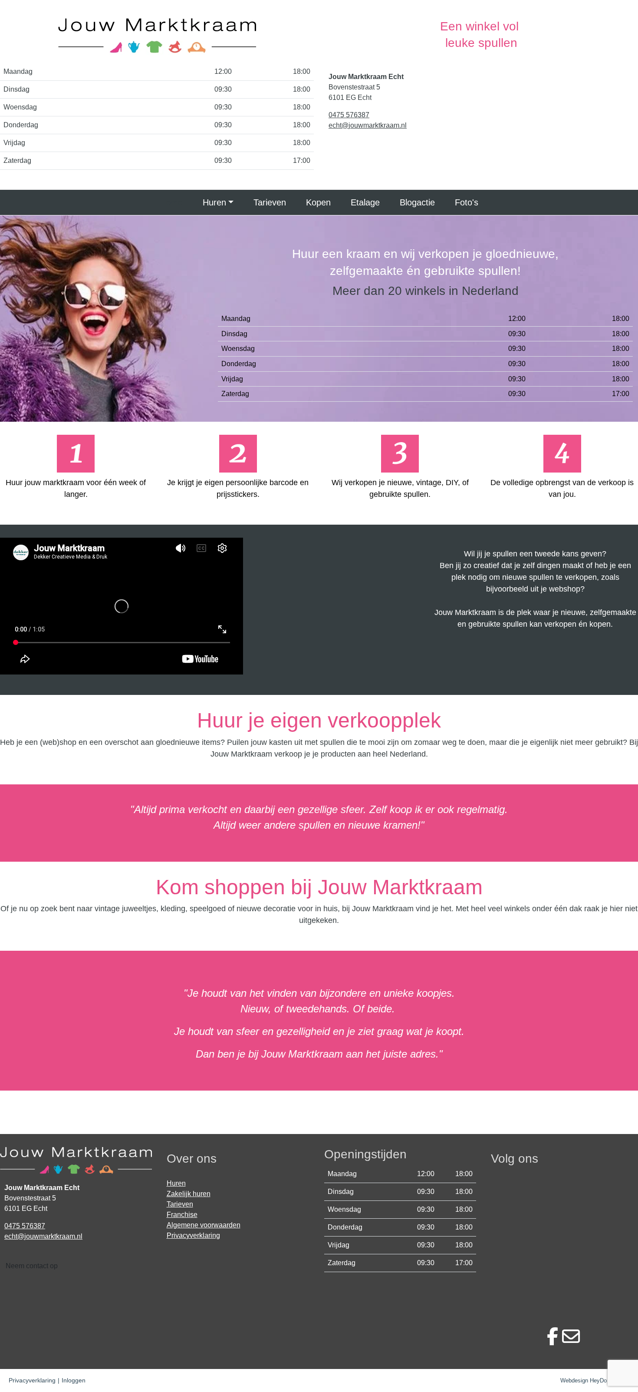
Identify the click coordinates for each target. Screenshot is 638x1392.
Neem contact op (32, 1266)
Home (171, 202)
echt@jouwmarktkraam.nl (368, 125)
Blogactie (417, 202)
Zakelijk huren (188, 1193)
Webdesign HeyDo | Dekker (594, 1380)
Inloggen (74, 1380)
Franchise (182, 1214)
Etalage (365, 202)
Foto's (466, 202)
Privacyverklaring (193, 1235)
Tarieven (269, 202)
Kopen (318, 202)
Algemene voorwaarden (203, 1225)
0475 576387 (349, 115)
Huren (214, 202)
